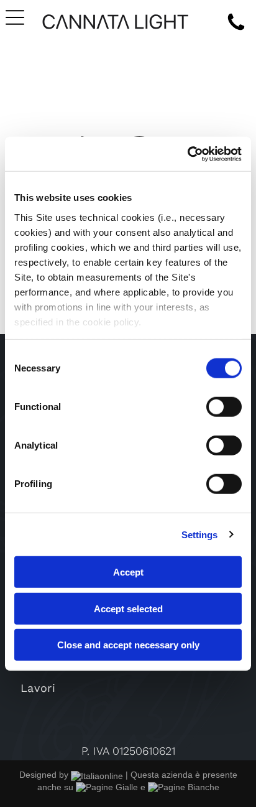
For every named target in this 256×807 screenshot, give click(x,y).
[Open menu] (15, 17)
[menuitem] (128, 688)
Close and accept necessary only (128, 645)
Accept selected (128, 608)
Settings (199, 534)
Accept (128, 572)
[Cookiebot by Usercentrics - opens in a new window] (187, 154)
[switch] (224, 407)
